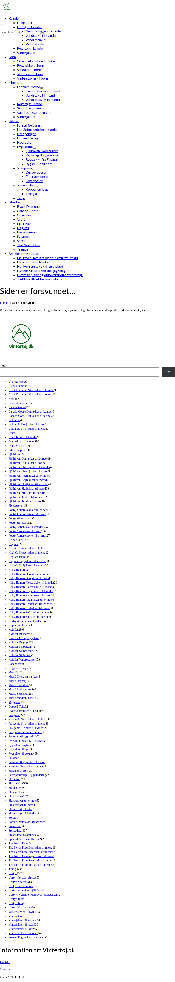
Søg (2, 365)
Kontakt (5, 962)
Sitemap (5, 969)
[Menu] (1, 24)
